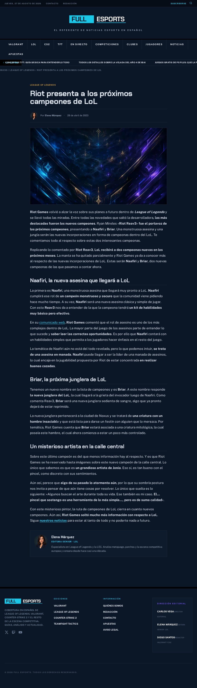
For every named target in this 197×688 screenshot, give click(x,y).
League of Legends (22, 70)
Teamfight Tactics (66, 623)
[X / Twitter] (6, 633)
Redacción (70, 3)
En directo (79, 44)
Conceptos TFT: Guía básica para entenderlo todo (33, 62)
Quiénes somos (113, 605)
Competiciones (107, 44)
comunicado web (52, 322)
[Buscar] (190, 3)
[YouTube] (20, 633)
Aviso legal (111, 629)
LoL (33, 44)
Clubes (132, 44)
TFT (60, 44)
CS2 (47, 44)
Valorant (15, 44)
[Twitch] (13, 633)
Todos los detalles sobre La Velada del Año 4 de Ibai (107, 62)
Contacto (52, 3)
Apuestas (15, 54)
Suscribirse (178, 3)
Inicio (4, 70)
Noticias (177, 44)
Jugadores (154, 44)
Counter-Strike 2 (65, 618)
